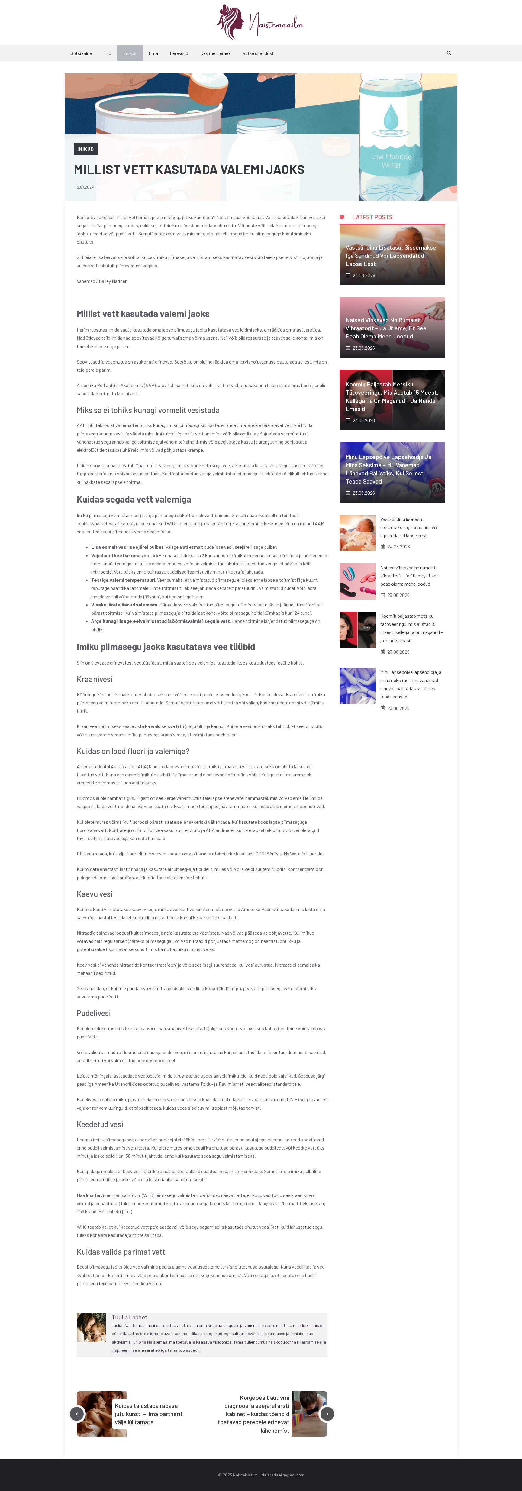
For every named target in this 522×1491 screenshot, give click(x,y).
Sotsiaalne (81, 53)
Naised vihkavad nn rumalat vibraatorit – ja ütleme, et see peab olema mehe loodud (386, 328)
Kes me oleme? (215, 53)
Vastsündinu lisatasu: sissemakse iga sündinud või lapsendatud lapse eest (391, 255)
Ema (153, 53)
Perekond (179, 53)
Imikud (130, 53)
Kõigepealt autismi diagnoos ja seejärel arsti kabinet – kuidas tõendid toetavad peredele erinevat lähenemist (253, 1414)
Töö (107, 53)
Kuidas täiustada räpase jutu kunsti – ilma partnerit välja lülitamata (149, 1413)
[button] (449, 53)
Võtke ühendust (258, 53)
